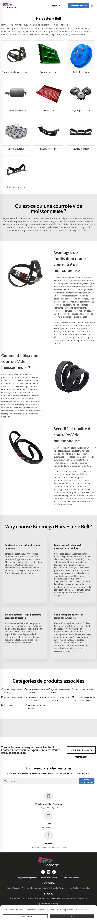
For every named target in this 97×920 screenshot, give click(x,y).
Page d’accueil (13, 888)
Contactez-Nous (77, 888)
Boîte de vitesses (81, 72)
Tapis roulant (9, 705)
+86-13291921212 (48, 808)
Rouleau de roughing (16, 187)
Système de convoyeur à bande (61, 691)
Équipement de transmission (48, 898)
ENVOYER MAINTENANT (87, 781)
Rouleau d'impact (81, 148)
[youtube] (48, 872)
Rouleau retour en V (48, 148)
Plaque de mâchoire (48, 72)
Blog (88, 888)
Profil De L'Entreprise (31, 888)
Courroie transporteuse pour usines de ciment (85, 699)
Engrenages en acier (81, 110)
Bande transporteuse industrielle (36, 699)
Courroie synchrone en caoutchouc (17, 72)
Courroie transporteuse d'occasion (37, 691)
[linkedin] (54, 872)
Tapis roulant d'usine (84, 689)
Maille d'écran (48, 110)
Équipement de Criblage (48, 903)
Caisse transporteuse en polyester (14, 691)
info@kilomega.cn (49, 828)
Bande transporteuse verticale (36, 706)
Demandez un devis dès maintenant (81, 751)
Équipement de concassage (74, 898)
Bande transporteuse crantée (13, 699)
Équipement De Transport (22, 898)
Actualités (63, 888)
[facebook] (43, 872)
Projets (54, 888)
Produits (46, 888)
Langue (54, 5)
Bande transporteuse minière (60, 699)
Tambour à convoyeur (16, 110)
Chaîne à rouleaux (16, 148)
